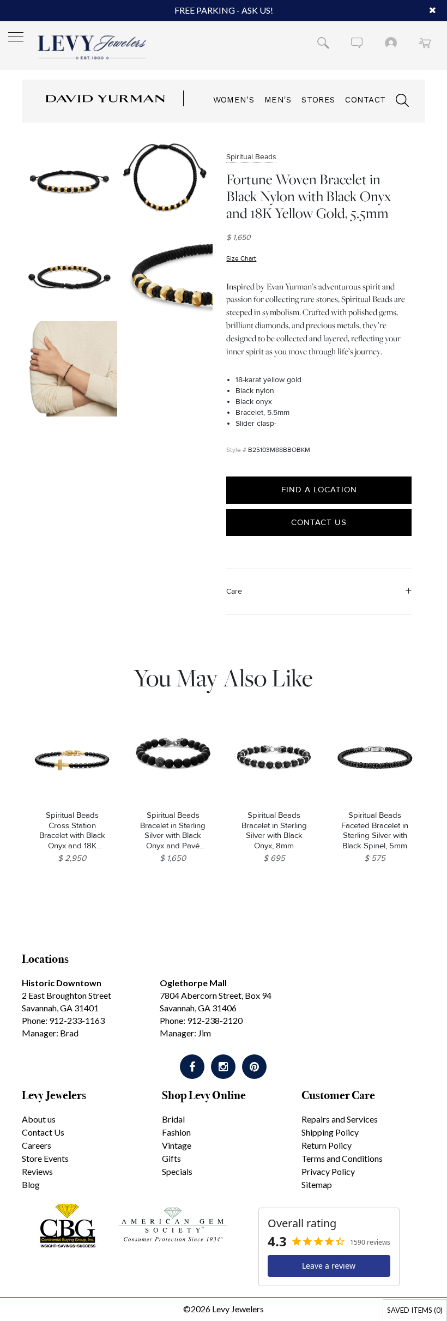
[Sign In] (391, 42)
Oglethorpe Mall (193, 983)
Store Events (45, 1158)
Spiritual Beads (251, 156)
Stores (318, 100)
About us (39, 1119)
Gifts (171, 1158)
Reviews (37, 1171)
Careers (36, 1145)
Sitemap (316, 1184)
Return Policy (326, 1145)
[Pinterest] (254, 1066)
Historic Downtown (61, 983)
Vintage (176, 1145)
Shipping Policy (330, 1132)
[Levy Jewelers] (92, 47)
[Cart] (425, 42)
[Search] (323, 42)
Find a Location (319, 489)
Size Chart (241, 259)
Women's (233, 100)
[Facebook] (192, 1066)
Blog (31, 1184)
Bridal (173, 1119)
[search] (397, 102)
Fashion (176, 1132)
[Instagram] (223, 1066)
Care (234, 591)
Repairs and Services (339, 1119)
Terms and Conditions (342, 1158)
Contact (365, 100)
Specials (177, 1171)
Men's (278, 100)
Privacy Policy (328, 1171)
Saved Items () (415, 1310)
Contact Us (319, 522)
